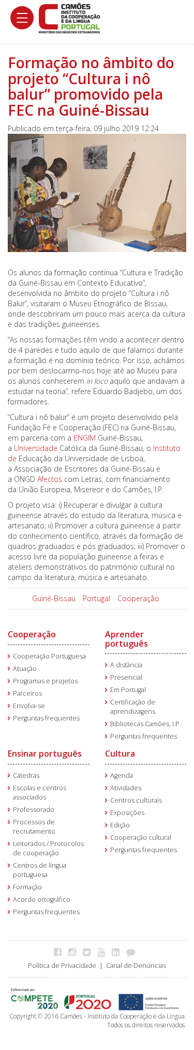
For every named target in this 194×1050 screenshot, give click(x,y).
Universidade (35, 448)
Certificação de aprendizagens (132, 707)
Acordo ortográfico (41, 899)
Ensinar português (45, 753)
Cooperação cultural (140, 837)
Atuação (25, 668)
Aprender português (126, 639)
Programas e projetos (45, 681)
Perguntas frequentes (46, 718)
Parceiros (27, 693)
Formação (27, 887)
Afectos (49, 479)
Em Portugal (128, 689)
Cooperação (138, 598)
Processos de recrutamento (34, 827)
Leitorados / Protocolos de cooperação (48, 848)
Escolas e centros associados (39, 792)
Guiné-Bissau (54, 598)
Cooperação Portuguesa (49, 656)
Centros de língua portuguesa (39, 870)
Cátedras (26, 775)
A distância (126, 665)
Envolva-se (29, 705)
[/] (69, 17)
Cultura (120, 753)
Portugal (96, 598)
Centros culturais (136, 800)
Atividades (125, 787)
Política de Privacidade (62, 965)
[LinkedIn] (118, 952)
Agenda (121, 775)
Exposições (127, 812)
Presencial (126, 677)
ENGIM (84, 438)
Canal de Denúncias (136, 965)
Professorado (33, 809)
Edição (120, 825)
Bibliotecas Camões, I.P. (145, 723)
